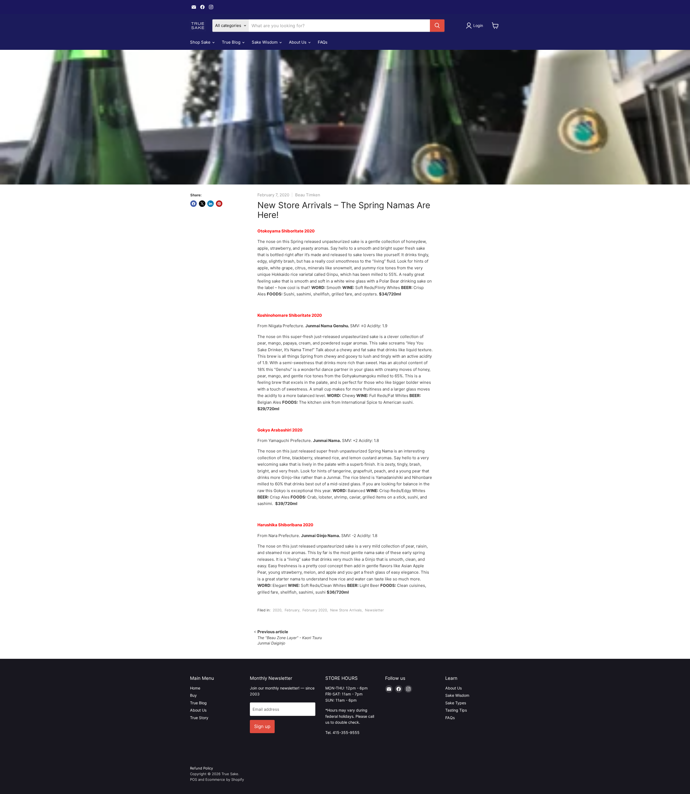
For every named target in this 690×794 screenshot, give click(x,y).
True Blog (232, 42)
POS (193, 779)
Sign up (262, 726)
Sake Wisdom (265, 42)
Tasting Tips (456, 710)
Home (195, 688)
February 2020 (314, 610)
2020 (277, 610)
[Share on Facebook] (193, 203)
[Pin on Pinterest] (219, 203)
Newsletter (374, 610)
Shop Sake (201, 42)
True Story (199, 717)
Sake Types (455, 703)
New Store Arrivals (346, 610)
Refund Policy (201, 768)
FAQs (322, 42)
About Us (298, 42)
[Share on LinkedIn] (210, 203)
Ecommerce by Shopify (224, 779)
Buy (193, 695)
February (292, 610)
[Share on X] (202, 203)
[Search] (437, 25)
